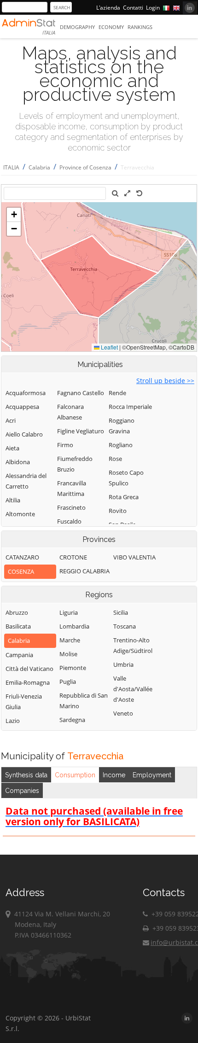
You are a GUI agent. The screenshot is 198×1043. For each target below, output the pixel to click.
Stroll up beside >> (165, 380)
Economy (111, 26)
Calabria (39, 167)
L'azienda (108, 8)
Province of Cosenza (85, 167)
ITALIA (11, 167)
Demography (77, 26)
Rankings (140, 26)
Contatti (133, 8)
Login (153, 8)
